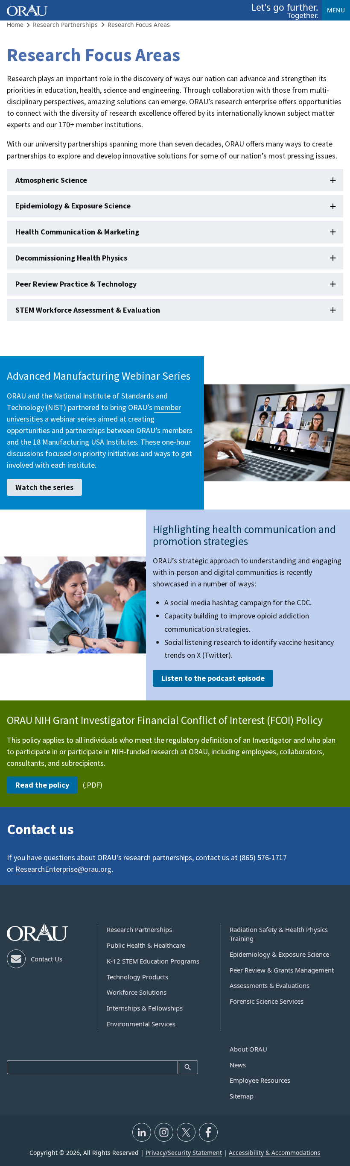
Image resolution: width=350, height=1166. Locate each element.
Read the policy (42, 785)
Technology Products (137, 977)
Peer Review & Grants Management (282, 970)
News (238, 1065)
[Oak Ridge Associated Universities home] (27, 10)
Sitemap (242, 1096)
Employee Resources (260, 1080)
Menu (336, 10)
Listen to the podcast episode (213, 678)
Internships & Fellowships (145, 1008)
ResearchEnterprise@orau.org (63, 869)
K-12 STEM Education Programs (153, 961)
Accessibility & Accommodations (275, 1152)
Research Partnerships (139, 929)
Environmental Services (141, 1024)
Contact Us (46, 959)
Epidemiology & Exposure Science (73, 206)
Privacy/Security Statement (184, 1152)
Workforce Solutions (136, 992)
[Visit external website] (141, 1132)
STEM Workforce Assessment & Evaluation (87, 310)
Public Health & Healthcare (146, 945)
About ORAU (248, 1049)
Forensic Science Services (266, 1001)
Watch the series (44, 487)
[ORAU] (37, 932)
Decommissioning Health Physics (71, 258)
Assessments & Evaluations (269, 985)
